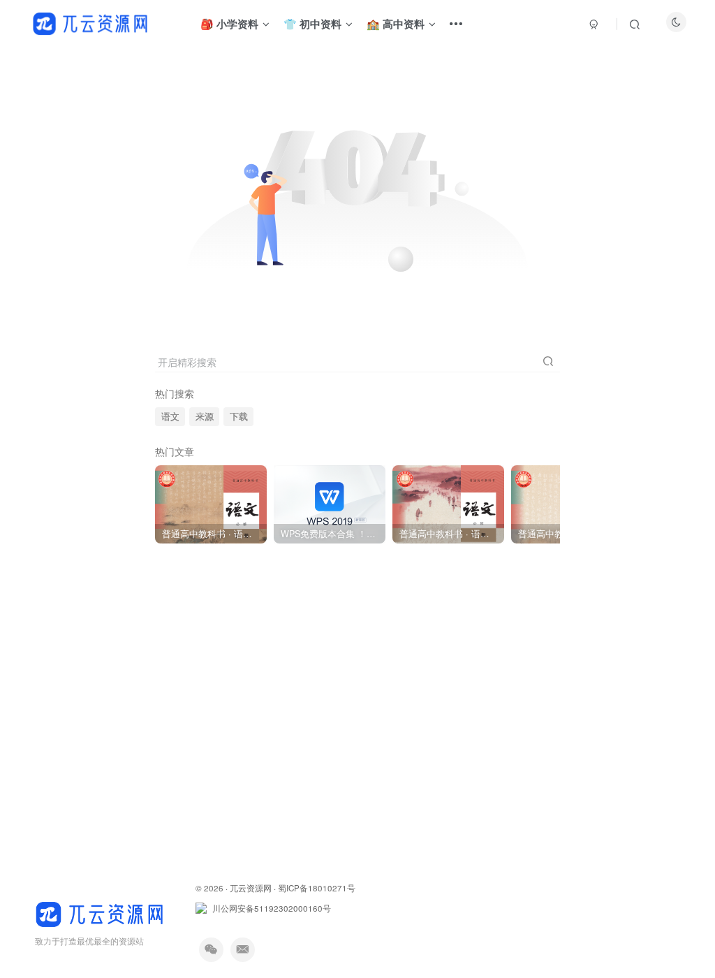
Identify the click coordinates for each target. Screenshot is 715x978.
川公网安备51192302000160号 (271, 908)
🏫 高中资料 (396, 23)
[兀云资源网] (101, 912)
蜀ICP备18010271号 (316, 887)
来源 (205, 416)
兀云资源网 (251, 887)
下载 (239, 416)
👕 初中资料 (312, 23)
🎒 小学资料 (229, 23)
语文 (170, 416)
